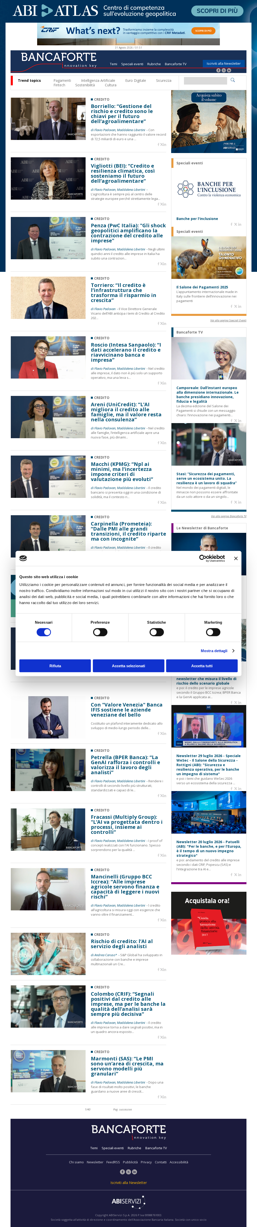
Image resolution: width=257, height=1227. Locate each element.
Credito (101, 99)
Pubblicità (130, 1162)
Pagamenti (62, 80)
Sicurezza (163, 80)
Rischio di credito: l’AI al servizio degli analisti (122, 944)
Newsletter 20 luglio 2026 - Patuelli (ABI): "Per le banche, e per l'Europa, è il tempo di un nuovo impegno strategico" (208, 849)
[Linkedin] (164, 144)
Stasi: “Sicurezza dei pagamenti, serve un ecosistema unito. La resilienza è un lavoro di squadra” (206, 478)
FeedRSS (113, 1162)
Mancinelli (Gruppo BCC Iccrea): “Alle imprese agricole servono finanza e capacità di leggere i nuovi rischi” (125, 886)
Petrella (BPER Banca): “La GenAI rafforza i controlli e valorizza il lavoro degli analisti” (125, 765)
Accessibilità (179, 1162)
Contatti (161, 1162)
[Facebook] (218, 70)
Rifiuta (55, 666)
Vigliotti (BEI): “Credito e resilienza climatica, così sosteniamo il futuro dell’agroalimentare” (123, 173)
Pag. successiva (122, 1109)
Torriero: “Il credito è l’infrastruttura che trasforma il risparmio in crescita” (123, 293)
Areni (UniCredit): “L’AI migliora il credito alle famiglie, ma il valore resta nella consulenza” (126, 412)
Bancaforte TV (175, 64)
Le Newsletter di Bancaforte (202, 528)
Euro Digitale (135, 80)
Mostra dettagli (214, 650)
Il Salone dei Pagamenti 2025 (202, 287)
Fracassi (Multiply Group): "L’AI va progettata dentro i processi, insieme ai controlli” (127, 824)
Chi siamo (76, 1162)
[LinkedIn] (229, 70)
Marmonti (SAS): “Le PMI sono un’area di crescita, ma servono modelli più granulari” (127, 1066)
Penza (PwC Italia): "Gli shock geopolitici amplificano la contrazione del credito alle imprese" (128, 233)
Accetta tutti (202, 666)
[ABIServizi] (128, 1202)
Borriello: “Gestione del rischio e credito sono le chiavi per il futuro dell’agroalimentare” (122, 114)
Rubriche (154, 64)
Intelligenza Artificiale (98, 80)
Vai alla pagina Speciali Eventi (228, 320)
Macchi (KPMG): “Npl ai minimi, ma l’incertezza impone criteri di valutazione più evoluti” (122, 472)
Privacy (146, 1162)
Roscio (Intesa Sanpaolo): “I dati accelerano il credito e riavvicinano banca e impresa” (126, 352)
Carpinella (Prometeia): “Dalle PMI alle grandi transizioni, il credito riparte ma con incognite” (128, 531)
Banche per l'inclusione (197, 218)
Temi (113, 64)
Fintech (59, 85)
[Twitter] (224, 70)
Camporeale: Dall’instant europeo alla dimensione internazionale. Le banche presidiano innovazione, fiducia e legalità (207, 395)
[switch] (100, 632)
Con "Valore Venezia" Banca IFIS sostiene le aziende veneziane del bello (127, 709)
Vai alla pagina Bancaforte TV (228, 516)
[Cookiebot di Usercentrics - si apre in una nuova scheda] (203, 558)
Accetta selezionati (128, 666)
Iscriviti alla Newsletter (224, 63)
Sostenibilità (85, 85)
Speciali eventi (132, 64)
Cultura (110, 85)
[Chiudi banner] (236, 558)
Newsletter (95, 1162)
